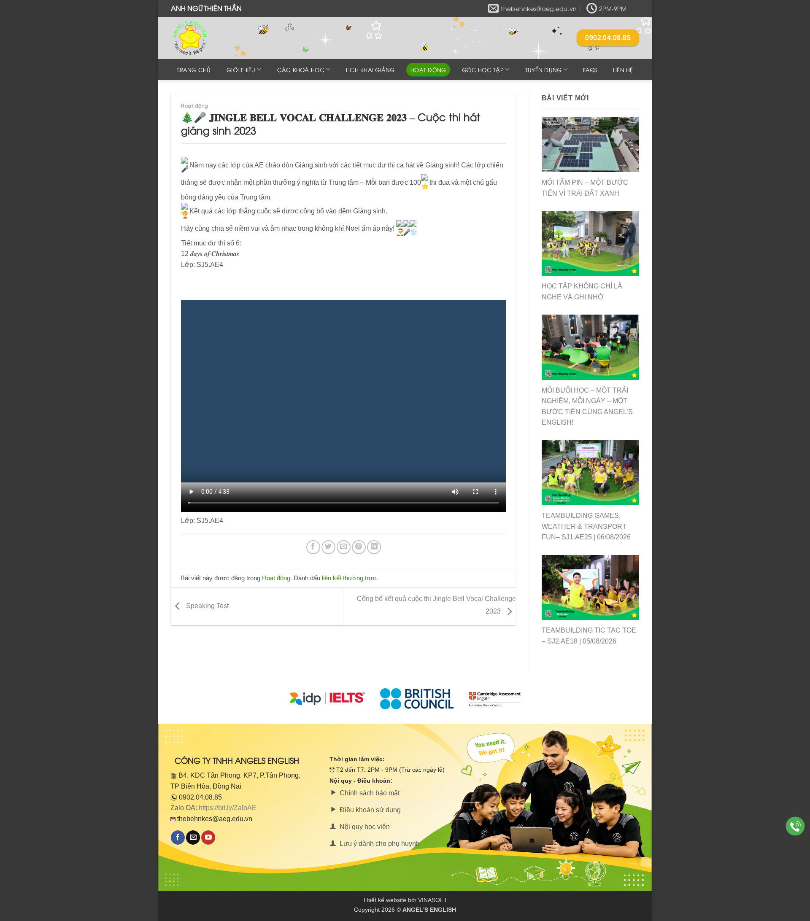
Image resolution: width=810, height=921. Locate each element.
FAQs (590, 69)
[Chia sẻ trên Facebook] (313, 547)
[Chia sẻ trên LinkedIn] (374, 547)
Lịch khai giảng (370, 69)
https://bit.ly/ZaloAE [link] (227, 807)
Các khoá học (300, 69)
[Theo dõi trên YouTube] (208, 837)
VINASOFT (433, 900)
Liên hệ (623, 69)
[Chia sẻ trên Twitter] (328, 547)
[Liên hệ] (795, 826)
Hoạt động (428, 69)
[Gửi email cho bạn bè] (344, 547)
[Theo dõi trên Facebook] (178, 837)
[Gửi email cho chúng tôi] (193, 837)
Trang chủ (194, 69)
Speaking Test (206, 606)
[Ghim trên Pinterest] (359, 547)
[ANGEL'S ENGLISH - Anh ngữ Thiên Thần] (213, 38)
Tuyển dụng (543, 69)
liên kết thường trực (349, 578)
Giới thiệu (241, 69)
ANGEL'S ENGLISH (429, 909)
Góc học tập (483, 69)
